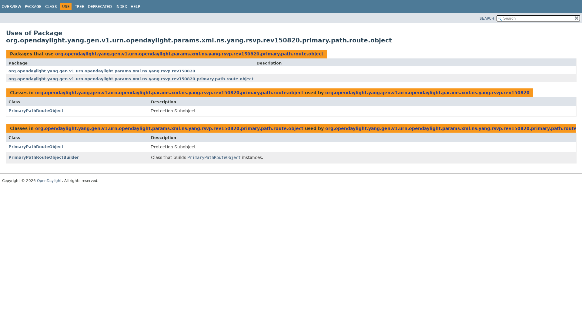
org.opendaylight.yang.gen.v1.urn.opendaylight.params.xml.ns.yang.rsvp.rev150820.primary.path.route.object (189, 53)
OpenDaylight (49, 181)
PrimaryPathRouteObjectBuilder (43, 157)
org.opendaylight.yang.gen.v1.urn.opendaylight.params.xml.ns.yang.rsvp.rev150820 (101, 71)
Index (121, 7)
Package (33, 7)
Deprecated (100, 7)
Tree (79, 7)
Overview (11, 7)
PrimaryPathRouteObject (35, 110)
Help (135, 7)
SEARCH (487, 18)
